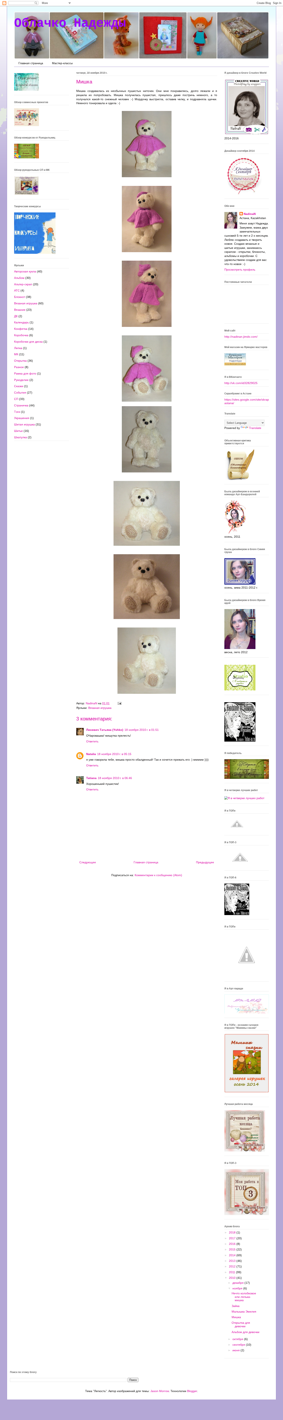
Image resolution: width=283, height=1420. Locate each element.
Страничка (21, 405)
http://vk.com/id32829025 (241, 383)
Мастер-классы (62, 63)
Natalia (91, 754)
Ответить (92, 741)
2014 (232, 1255)
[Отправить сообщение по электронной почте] (119, 703)
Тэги (17, 411)
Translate (255, 428)
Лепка (18, 348)
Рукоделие (21, 380)
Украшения (21, 418)
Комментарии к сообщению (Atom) (158, 875)
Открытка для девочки (241, 1324)
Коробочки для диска (28, 341)
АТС (17, 290)
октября (238, 1339)
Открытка (20, 360)
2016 (232, 1243)
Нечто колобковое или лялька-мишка (244, 1297)
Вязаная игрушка (99, 707)
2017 (232, 1238)
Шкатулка (20, 437)
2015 (232, 1249)
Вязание (19, 309)
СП (16, 399)
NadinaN (250, 214)
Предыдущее (205, 862)
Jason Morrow (159, 1391)
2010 (232, 1277)
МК (16, 354)
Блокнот (19, 297)
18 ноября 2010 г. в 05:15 (114, 754)
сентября (239, 1344)
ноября (237, 1288)
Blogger (192, 1391)
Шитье (18, 430)
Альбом (19, 277)
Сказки (18, 386)
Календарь (21, 322)
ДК (16, 316)
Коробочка (21, 335)
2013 (232, 1260)
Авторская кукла (25, 271)
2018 (232, 1232)
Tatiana (91, 778)
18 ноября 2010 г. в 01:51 (142, 729)
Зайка (235, 1306)
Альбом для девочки (245, 1332)
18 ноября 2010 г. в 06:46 (115, 778)
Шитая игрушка (24, 424)
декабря (238, 1282)
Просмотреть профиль (239, 269)
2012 (232, 1266)
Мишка (236, 1317)
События (20, 392)
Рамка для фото (25, 373)
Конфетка (20, 328)
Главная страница (30, 63)
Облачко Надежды (70, 23)
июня (236, 1350)
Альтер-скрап (23, 284)
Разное (19, 367)
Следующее (87, 862)
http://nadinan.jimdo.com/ (241, 336)
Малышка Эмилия (244, 1311)
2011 (232, 1272)
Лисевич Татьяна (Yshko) (104, 729)
